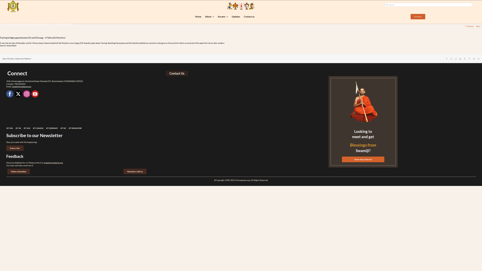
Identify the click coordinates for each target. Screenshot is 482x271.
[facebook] (9, 93)
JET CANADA (38, 128)
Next (478, 26)
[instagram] (26, 93)
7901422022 (19, 84)
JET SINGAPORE (75, 128)
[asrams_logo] (13, 1)
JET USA (9, 128)
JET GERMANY (52, 128)
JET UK (18, 128)
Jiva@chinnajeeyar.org (21, 86)
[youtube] (35, 93)
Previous (470, 26)
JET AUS (27, 128)
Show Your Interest (363, 159)
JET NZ (63, 128)
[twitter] (18, 93)
